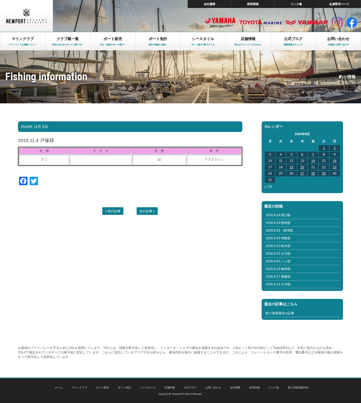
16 (334, 161)
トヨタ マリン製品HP (260, 22)
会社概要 (209, 4)
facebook (351, 22)
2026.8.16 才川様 (278, 284)
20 (302, 167)
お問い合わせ (213, 387)
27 (302, 173)
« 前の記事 (113, 211)
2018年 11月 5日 (34, 127)
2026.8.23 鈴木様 (278, 246)
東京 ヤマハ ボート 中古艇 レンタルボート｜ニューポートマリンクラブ (26, 16)
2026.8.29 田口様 (278, 215)
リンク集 (296, 4)
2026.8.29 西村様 (278, 223)
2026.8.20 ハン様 (278, 261)
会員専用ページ (339, 4)
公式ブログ (190, 387)
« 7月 (268, 187)
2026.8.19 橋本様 (278, 269)
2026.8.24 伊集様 (278, 238)
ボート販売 (102, 387)
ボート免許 (124, 387)
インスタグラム (337, 22)
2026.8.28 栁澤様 (279, 230)
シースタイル (148, 387)
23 (334, 167)
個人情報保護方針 (298, 387)
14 (313, 161)
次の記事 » (147, 211)
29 (324, 173)
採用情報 (253, 4)
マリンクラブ (79, 387)
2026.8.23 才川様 (278, 253)
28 (313, 173)
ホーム (59, 387)
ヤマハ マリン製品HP (220, 22)
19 (291, 167)
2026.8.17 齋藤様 (278, 276)
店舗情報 (169, 387)
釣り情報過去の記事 (280, 313)
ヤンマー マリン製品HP (307, 22)
